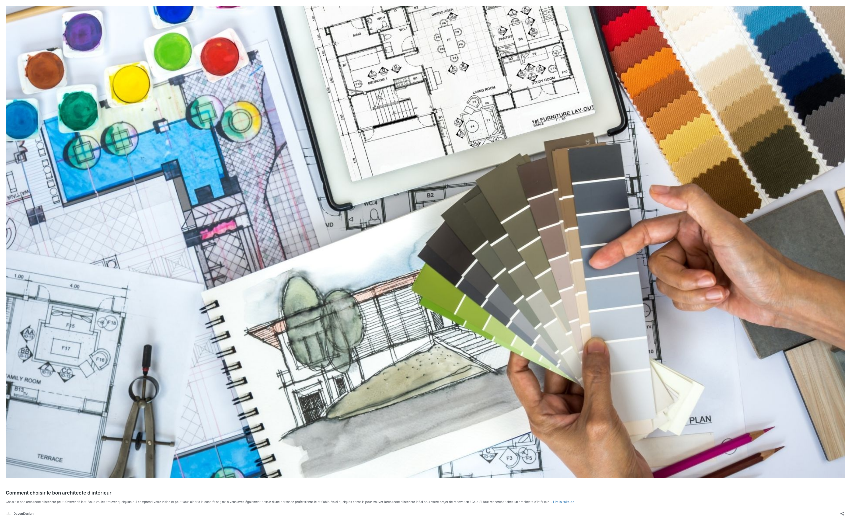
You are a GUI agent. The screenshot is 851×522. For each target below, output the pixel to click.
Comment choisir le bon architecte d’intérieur (58, 493)
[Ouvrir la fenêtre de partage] (842, 512)
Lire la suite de (563, 502)
